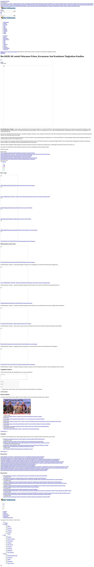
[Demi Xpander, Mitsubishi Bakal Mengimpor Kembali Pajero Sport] (18, 446)
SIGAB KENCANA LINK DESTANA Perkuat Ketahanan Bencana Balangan (18, 159)
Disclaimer (5, 516)
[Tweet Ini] (4, 166)
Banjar (4, 37)
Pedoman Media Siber (8, 517)
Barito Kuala (6, 39)
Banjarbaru (5, 38)
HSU (4, 43)
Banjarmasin (6, 22)
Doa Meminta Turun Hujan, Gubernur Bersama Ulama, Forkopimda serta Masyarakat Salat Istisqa (22, 3)
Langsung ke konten (5, 1)
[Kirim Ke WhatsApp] (3, 170)
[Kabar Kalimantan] (8, 8)
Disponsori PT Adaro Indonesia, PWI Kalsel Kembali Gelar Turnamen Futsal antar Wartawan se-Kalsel (25, 445)
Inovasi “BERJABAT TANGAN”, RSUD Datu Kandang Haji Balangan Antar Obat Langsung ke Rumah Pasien (25, 154)
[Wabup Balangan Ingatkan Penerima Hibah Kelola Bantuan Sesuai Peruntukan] (9, 184)
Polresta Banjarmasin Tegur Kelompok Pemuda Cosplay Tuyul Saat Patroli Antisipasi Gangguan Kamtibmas (26, 423)
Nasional (5, 29)
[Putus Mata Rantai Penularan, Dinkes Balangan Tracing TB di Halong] (9, 217)
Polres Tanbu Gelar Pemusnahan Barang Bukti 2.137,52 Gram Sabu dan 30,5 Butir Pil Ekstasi (23, 419)
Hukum (5, 28)
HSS (4, 40)
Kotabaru (5, 46)
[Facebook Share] (3, 164)
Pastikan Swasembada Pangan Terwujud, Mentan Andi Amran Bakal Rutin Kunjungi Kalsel (23, 441)
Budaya (5, 23)
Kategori (5, 524)
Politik (4, 33)
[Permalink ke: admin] (2, 61)
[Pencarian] (1, 14)
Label (4, 535)
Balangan (5, 35)
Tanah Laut (5, 49)
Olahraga (5, 31)
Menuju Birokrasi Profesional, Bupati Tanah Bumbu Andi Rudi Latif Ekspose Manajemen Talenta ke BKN (24, 470)
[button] (15, 11)
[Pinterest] (3, 505)
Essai (4, 26)
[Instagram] (3, 506)
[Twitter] (3, 504)
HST (4, 42)
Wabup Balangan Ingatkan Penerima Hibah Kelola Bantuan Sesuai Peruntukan (18, 152)
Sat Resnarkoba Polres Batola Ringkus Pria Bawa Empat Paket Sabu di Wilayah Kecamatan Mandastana (26, 426)
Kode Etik (5, 513)
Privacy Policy (6, 515)
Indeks (2, 10)
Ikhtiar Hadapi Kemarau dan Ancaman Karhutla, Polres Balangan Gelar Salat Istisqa (19, 157)
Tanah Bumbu (6, 48)
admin (2, 62)
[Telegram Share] (3, 168)
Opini (4, 32)
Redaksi (5, 511)
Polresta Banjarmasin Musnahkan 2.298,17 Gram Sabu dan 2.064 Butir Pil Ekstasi (21, 428)
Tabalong (5, 44)
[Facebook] (3, 502)
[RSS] (3, 509)
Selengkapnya (4, 431)
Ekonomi (5, 24)
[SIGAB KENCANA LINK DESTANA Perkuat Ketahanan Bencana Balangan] (9, 240)
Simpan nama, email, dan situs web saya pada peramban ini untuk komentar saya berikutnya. (22, 389)
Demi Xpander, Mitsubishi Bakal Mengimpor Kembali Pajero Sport (18, 449)
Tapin (4, 45)
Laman (4, 553)
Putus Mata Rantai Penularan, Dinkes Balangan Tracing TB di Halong (16, 156)
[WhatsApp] (3, 507)
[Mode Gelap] (1, 12)
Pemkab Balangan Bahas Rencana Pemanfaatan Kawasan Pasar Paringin (16, 155)
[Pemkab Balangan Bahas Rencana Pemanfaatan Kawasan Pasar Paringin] (9, 206)
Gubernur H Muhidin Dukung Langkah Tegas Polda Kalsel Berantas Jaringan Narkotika (22, 416)
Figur (4, 27)
